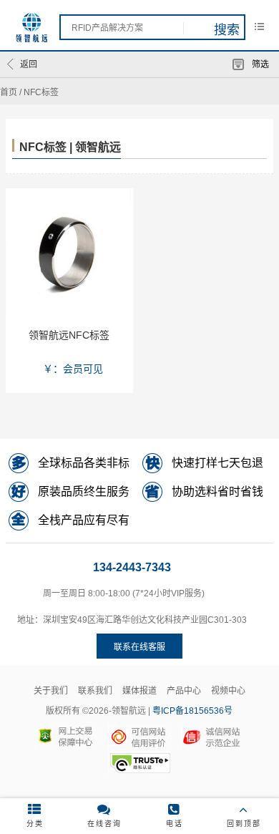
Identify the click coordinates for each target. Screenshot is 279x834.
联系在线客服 (139, 647)
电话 (174, 824)
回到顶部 (244, 824)
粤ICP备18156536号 (192, 711)
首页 (8, 92)
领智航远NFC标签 (69, 335)
